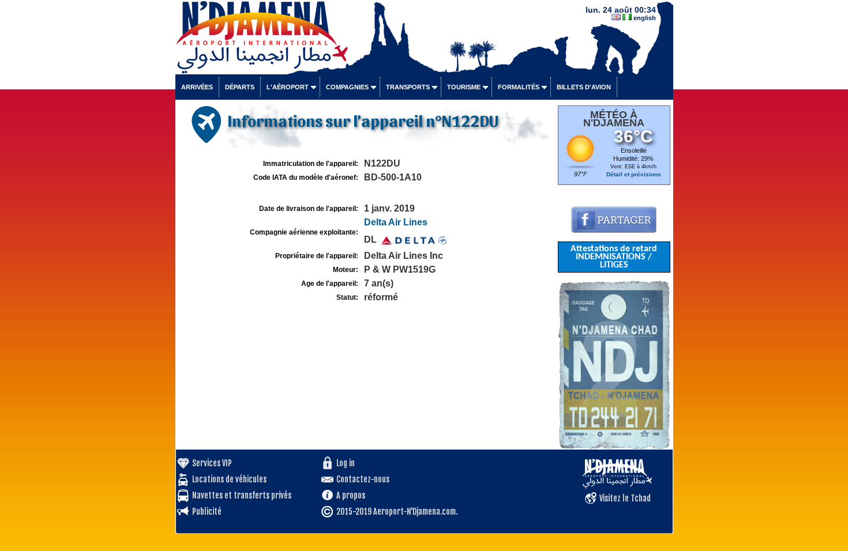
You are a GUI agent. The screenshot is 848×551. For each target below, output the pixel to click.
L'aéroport (288, 87)
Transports (408, 87)
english (644, 17)
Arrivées (197, 87)
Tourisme (464, 87)
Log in (345, 463)
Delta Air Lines (395, 222)
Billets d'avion (584, 87)
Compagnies (347, 87)
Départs (239, 87)
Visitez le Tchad (625, 498)
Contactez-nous (362, 479)
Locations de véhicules (229, 479)
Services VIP (212, 463)
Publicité (207, 511)
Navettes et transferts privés (241, 495)
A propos (350, 495)
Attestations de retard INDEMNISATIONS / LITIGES (614, 257)
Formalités (518, 87)
